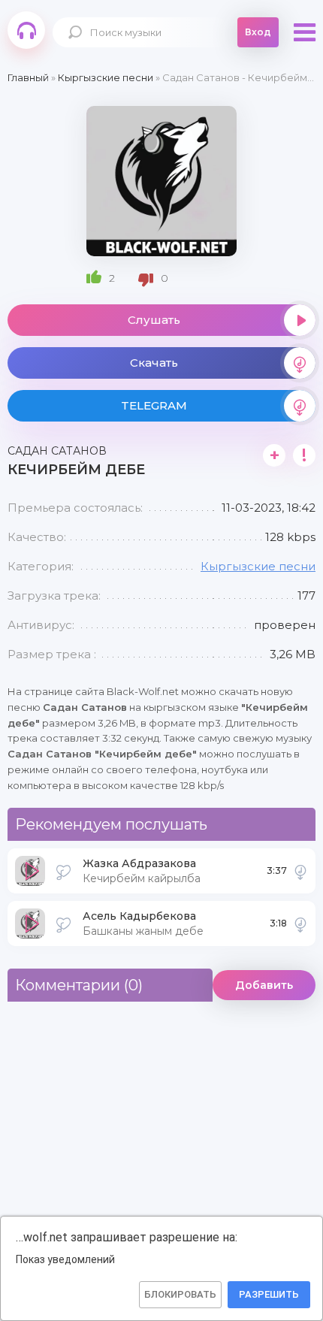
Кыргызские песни (258, 566)
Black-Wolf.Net (26, 30)
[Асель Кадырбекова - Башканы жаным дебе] (300, 923)
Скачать (154, 362)
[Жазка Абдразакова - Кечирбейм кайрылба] (300, 871)
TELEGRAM (154, 405)
